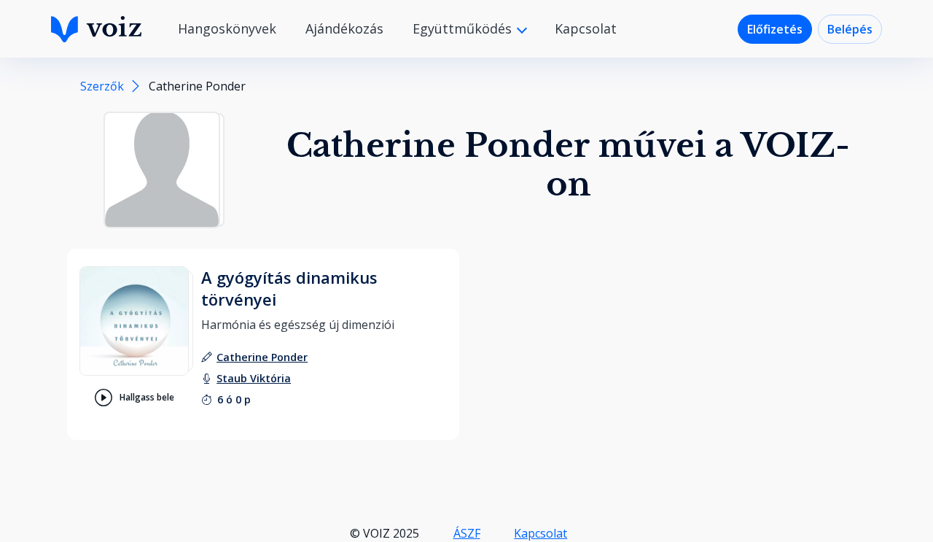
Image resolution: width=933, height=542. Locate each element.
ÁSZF (466, 533)
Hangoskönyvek (227, 28)
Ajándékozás (344, 28)
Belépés (850, 29)
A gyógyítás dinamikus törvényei (289, 288)
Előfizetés (775, 29)
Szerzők (102, 86)
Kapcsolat (586, 28)
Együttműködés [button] (464, 28)
